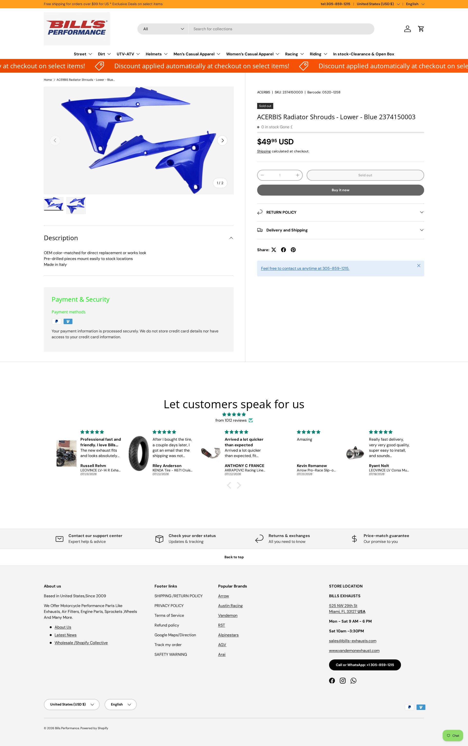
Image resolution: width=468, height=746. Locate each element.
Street (80, 54)
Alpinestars (228, 634)
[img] (234, 414)
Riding (316, 54)
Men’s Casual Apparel (194, 54)
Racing (291, 54)
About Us (63, 627)
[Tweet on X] (274, 250)
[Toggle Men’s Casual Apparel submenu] (218, 54)
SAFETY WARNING (171, 654)
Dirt (101, 54)
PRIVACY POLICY (169, 605)
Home (48, 80)
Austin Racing (230, 605)
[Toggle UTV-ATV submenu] (138, 54)
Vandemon (227, 615)
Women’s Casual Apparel (249, 54)
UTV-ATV (125, 54)
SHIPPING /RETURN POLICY (179, 595)
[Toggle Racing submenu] (302, 54)
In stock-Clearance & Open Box (363, 54)
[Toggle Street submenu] (90, 54)
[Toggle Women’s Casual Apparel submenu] (277, 54)
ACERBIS (263, 92)
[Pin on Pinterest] (293, 250)
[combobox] (256, 28)
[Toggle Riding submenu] (325, 54)
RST (221, 625)
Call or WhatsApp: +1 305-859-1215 (365, 665)
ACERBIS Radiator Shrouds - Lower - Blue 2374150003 (86, 80)
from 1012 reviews (231, 420)
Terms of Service (169, 615)
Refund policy (167, 625)
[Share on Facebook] (283, 250)
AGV (222, 644)
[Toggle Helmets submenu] (166, 54)
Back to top (234, 557)
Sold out (365, 175)
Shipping (264, 151)
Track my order (168, 644)
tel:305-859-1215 (335, 4)
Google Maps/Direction (175, 634)
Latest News (66, 634)
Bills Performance (67, 728)
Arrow (223, 595)
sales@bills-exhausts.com (352, 640)
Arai (221, 654)
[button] (421, 28)
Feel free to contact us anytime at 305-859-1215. (305, 268)
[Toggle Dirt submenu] (109, 54)
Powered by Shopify (94, 728)
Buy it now (341, 190)
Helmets (154, 54)
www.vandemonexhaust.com (354, 650)
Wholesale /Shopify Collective (81, 642)
